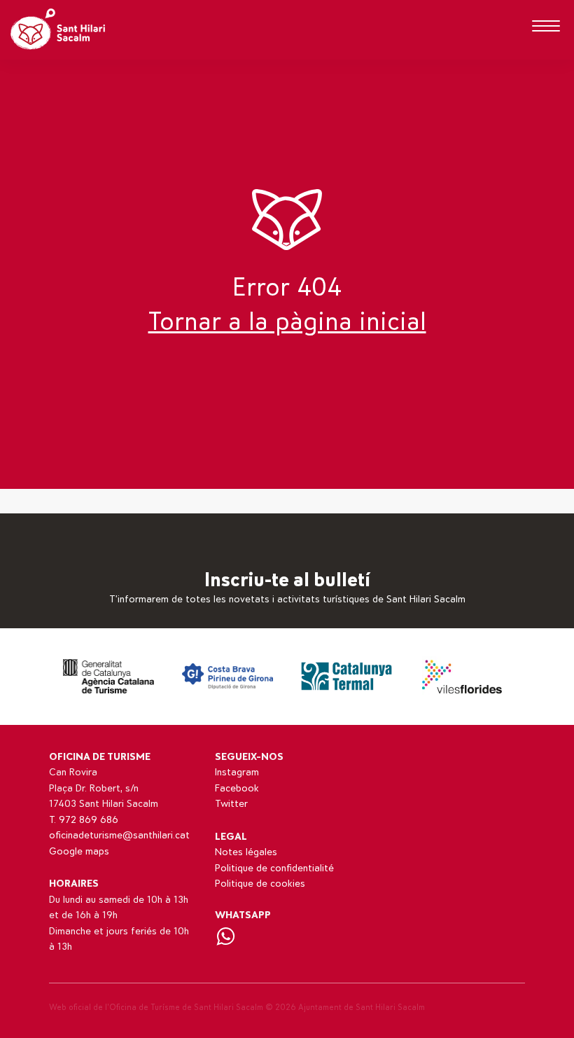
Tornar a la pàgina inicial (287, 322)
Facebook (237, 788)
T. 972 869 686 (83, 820)
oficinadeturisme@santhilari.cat (119, 835)
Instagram (237, 772)
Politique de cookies (260, 883)
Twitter (231, 803)
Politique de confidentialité (274, 868)
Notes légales (246, 852)
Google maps (79, 851)
